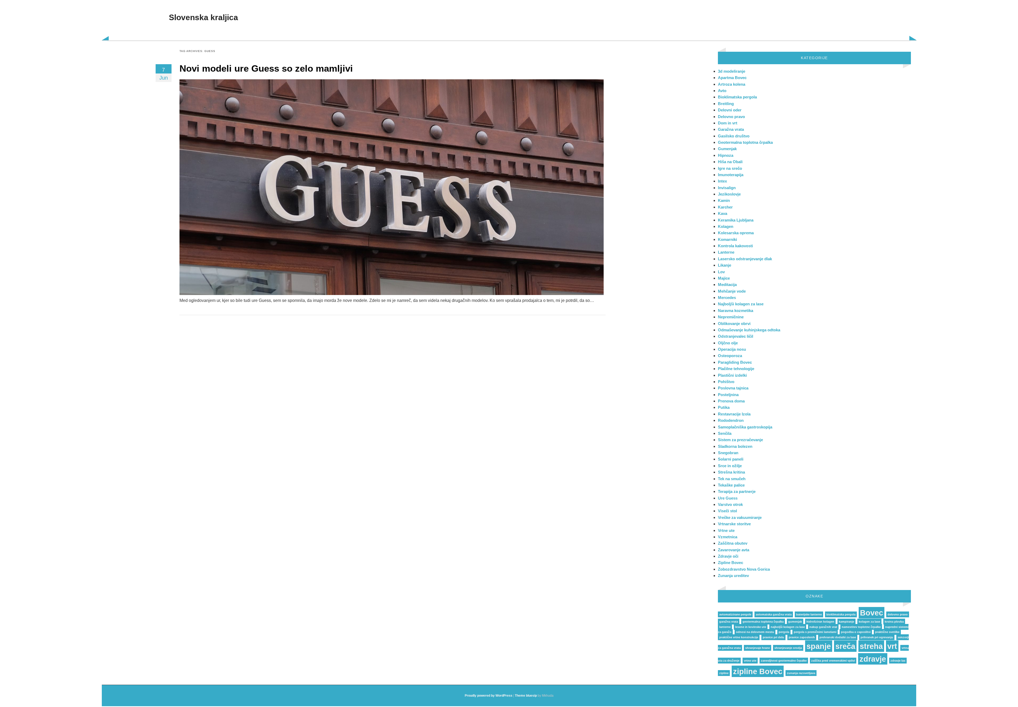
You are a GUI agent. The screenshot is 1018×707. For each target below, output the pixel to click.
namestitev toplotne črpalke (861, 626)
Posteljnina (728, 394)
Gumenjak (727, 148)
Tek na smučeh (731, 478)
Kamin (724, 200)
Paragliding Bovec (735, 362)
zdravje (872, 658)
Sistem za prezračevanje (740, 439)
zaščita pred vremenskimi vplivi (833, 660)
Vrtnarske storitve (734, 524)
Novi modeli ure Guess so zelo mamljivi (266, 68)
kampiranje (846, 621)
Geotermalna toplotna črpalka (745, 142)
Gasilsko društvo (733, 136)
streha (871, 646)
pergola (784, 632)
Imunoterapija (730, 174)
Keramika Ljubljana (735, 220)
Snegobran (728, 452)
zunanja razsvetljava (801, 673)
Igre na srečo (730, 168)
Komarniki (727, 239)
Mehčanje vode (732, 291)
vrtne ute (750, 660)
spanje (818, 646)
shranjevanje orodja (788, 647)
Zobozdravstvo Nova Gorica (744, 569)
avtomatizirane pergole (735, 614)
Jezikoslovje (729, 194)
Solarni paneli (730, 459)
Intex (722, 181)
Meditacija (727, 284)
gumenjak (795, 621)
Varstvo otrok (730, 504)
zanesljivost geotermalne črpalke (784, 660)
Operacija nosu (732, 349)
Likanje (724, 265)
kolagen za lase (869, 621)
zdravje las (897, 660)
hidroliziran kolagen (820, 621)
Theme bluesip (526, 695)
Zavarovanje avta (733, 550)
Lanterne (726, 252)
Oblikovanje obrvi (734, 323)
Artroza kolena (731, 84)
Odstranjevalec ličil (735, 336)
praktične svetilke (887, 632)
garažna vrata (728, 621)
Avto (722, 90)
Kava (722, 213)
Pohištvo (726, 381)
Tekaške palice (731, 485)
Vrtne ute (726, 530)
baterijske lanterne (809, 614)
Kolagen (725, 226)
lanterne (725, 626)
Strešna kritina (731, 472)
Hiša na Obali (730, 161)
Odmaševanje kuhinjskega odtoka (749, 330)
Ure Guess (728, 498)
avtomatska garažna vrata (774, 614)
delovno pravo (898, 614)
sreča (845, 646)
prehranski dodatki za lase (837, 637)
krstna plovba (894, 621)
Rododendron (731, 420)
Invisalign (727, 187)
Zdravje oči (728, 556)
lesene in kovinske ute (750, 626)
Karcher (725, 207)
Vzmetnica (727, 537)
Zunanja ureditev (733, 575)
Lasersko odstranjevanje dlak (745, 259)
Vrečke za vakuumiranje (740, 517)
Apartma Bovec (732, 77)
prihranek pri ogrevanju (877, 637)
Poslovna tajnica (733, 388)
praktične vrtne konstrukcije (738, 637)
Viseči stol (727, 511)
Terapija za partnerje (737, 491)
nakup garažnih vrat (823, 626)
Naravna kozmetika (735, 310)
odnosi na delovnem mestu (755, 632)
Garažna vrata (731, 129)
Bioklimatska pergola (737, 97)
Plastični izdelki (732, 375)
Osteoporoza (730, 355)
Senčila (724, 433)
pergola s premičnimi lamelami (815, 632)
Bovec (871, 612)
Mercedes (727, 297)
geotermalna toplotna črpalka (763, 621)
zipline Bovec (757, 671)
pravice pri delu (773, 637)
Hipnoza (725, 155)
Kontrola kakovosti (735, 246)
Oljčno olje (728, 343)
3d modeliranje (731, 71)
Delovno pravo (731, 116)
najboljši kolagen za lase (788, 626)
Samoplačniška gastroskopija (745, 427)
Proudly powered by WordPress (488, 695)
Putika (724, 407)
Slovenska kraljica (203, 17)
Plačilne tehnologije (736, 368)
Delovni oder (729, 110)
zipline (724, 673)
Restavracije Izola (734, 414)
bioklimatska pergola (840, 614)
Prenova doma (731, 401)
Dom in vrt (727, 123)
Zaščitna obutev (732, 543)
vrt (892, 646)
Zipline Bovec (730, 562)
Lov (721, 272)
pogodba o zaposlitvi (856, 632)
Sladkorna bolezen (735, 446)
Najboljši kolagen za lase (740, 304)
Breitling (726, 103)
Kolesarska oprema (736, 233)
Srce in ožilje (730, 465)
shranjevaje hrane (757, 647)
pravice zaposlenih (802, 637)
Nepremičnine (731, 317)
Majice (724, 278)
